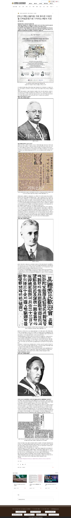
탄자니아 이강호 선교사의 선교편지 (19, 485)
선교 (44, 6)
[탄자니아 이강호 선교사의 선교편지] (20, 479)
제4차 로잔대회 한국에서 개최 (50, 485)
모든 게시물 (15, 6)
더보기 (51, 6)
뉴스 (30, 6)
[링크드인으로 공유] (22, 464)
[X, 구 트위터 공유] (20, 464)
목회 (33, 6)
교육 (23, 6)
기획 (26, 6)
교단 (19, 6)
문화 (37, 6)
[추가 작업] (52, 13)
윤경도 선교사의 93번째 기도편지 (35, 485)
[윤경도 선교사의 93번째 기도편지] (36, 479)
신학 (47, 6)
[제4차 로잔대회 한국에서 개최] (51, 479)
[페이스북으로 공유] (18, 464)
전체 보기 (56, 472)
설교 (40, 6)
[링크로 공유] (25, 464)
